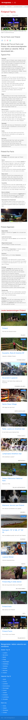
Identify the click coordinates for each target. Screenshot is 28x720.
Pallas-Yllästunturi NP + (19, 487)
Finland (3, 6)
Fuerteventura (6, 686)
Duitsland (5, 694)
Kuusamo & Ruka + (21, 359)
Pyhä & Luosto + (22, 435)
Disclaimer (5, 710)
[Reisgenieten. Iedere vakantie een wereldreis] (6, 2)
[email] (5, 40)
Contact (5, 712)
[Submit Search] (12, 2)
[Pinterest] (7, 40)
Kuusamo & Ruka (18, 6)
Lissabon (5, 652)
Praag (4, 659)
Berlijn (4, 657)
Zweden (5, 692)
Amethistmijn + (22, 460)
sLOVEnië (5, 683)
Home (2, 15)
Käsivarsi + (23, 512)
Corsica (5, 681)
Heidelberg (5, 663)
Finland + (23, 335)
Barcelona (5, 655)
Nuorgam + (23, 539)
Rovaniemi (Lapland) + (20, 386)
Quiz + (24, 613)
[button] (15, 2)
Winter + (23, 563)
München (5, 670)
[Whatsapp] (10, 40)
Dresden (5, 668)
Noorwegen (6, 688)
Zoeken (5, 708)
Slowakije (5, 699)
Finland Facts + (22, 638)
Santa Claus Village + (20, 411)
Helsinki (5, 672)
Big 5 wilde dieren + (21, 588)
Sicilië (4, 679)
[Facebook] (2, 40)
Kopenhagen (6, 661)
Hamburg (5, 666)
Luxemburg (5, 697)
